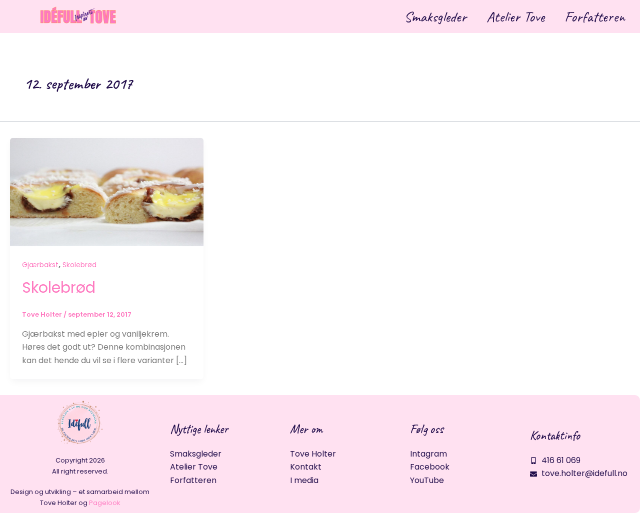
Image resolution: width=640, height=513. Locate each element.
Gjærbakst (40, 265)
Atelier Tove (515, 16)
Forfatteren (594, 16)
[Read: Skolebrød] (107, 191)
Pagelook (104, 503)
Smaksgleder (435, 16)
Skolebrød (79, 265)
